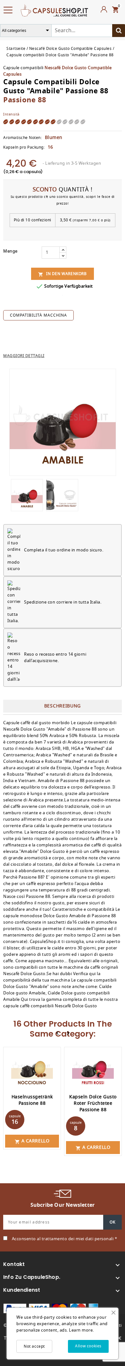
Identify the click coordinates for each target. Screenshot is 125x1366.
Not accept (34, 1346)
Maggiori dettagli (24, 356)
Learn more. (81, 1330)
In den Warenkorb (62, 274)
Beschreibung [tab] (62, 706)
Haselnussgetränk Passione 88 (32, 1100)
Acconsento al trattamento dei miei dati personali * (64, 1239)
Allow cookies (88, 1346)
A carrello (32, 1141)
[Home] (54, 10)
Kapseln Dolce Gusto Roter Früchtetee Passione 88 (93, 1103)
